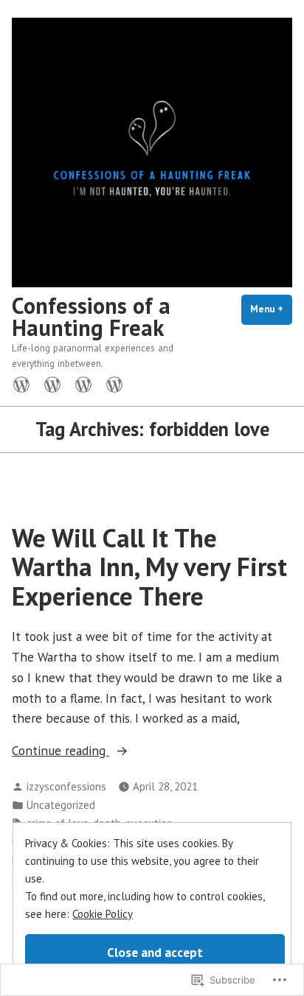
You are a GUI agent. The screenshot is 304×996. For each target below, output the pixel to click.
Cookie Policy (102, 914)
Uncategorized (61, 805)
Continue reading (60, 751)
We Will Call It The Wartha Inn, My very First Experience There (149, 567)
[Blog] (83, 383)
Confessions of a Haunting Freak (91, 316)
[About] (52, 383)
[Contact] (111, 383)
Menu (271, 309)
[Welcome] (24, 383)
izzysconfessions (66, 786)
